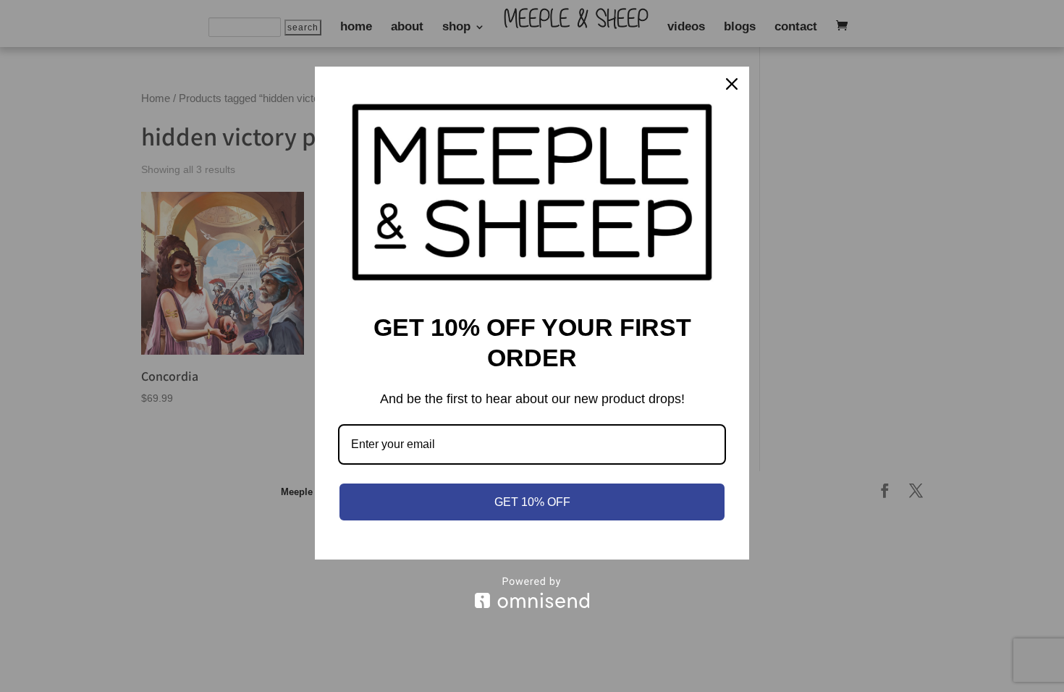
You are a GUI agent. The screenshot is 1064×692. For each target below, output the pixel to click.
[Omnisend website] (532, 592)
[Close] (731, 84)
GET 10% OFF (532, 502)
